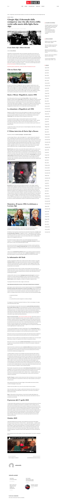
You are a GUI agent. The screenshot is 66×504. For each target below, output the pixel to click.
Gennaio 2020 (47, 229)
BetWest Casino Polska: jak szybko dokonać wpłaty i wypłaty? (50, 42)
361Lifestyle (38, 6)
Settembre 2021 (47, 178)
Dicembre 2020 (47, 201)
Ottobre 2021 (47, 175)
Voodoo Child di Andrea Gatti (49, 29)
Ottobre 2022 (47, 144)
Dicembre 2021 (47, 170)
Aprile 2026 (47, 72)
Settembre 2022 (47, 147)
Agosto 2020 (47, 211)
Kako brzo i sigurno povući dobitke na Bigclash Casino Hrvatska (51, 55)
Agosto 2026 (47, 67)
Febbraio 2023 (47, 134)
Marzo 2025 (47, 80)
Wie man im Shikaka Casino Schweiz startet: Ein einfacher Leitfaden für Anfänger (51, 46)
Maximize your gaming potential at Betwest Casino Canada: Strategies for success (51, 51)
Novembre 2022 (47, 142)
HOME (22, 6)
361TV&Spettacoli (32, 6)
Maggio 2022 (47, 157)
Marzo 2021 (47, 193)
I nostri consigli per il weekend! (13, 457)
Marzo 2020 (47, 224)
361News (26, 6)
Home (8, 14)
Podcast (42, 6)
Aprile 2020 (47, 221)
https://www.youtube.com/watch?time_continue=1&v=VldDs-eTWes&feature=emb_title (21, 66)
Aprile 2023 (47, 129)
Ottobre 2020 (47, 206)
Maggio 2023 (47, 126)
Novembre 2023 (47, 111)
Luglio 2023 (47, 121)
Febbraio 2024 (47, 103)
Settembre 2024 (47, 85)
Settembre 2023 (47, 116)
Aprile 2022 (47, 160)
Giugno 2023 (47, 124)
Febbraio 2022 (47, 165)
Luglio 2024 (47, 90)
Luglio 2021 (47, 183)
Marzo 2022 (47, 162)
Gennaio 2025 (47, 83)
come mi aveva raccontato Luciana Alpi (25, 316)
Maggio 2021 (47, 188)
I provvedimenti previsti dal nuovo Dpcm (33, 457)
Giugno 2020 (47, 216)
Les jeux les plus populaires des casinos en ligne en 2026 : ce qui (50, 59)
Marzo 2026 (47, 75)
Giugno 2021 (47, 185)
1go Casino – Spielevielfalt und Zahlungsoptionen (30, 479)
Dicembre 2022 (47, 139)
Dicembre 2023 (47, 108)
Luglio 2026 (47, 70)
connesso (14, 497)
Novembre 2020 (47, 203)
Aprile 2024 (47, 98)
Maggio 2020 (47, 219)
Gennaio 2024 (47, 106)
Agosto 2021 (47, 180)
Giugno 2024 (47, 93)
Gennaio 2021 (47, 198)
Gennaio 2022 (47, 167)
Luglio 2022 (47, 152)
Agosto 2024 (47, 88)
